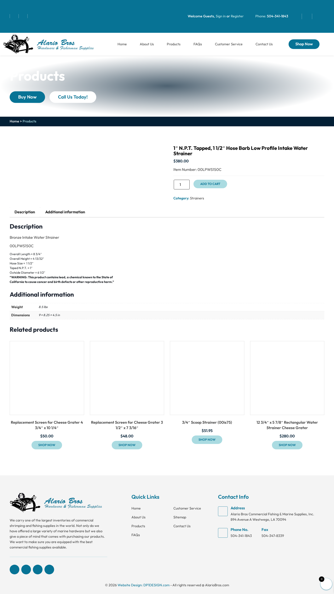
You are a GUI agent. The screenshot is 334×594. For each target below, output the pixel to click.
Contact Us (264, 44)
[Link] (48, 44)
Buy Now (27, 97)
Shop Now (304, 44)
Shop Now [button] (46, 445)
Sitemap (179, 517)
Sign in (221, 16)
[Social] (6, 16)
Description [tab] (24, 212)
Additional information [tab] (65, 212)
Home (122, 44)
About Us (147, 44)
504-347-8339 (273, 535)
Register (237, 16)
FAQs (197, 44)
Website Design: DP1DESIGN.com (144, 585)
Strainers (197, 198)
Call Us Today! (73, 97)
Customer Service (229, 44)
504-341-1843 (277, 16)
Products (174, 44)
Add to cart (210, 184)
